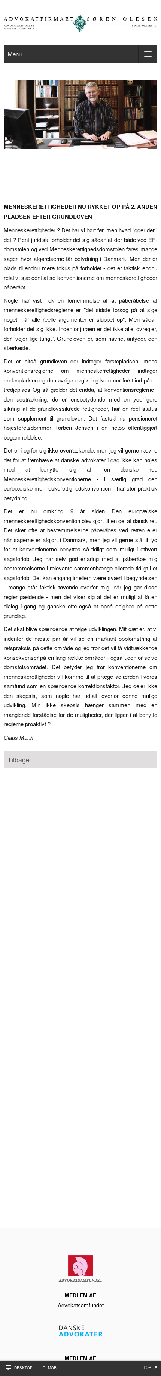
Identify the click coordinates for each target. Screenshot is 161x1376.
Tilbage (18, 759)
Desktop (23, 1367)
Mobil (54, 1367)
